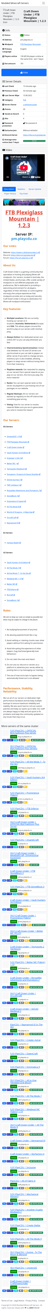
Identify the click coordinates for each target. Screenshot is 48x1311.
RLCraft (10, 595)
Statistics (21, 189)
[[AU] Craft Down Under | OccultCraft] (5, 996)
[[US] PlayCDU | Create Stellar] (5, 1227)
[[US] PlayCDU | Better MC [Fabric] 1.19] (5, 965)
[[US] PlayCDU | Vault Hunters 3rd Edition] (5, 780)
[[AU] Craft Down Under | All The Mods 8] (5, 1128)
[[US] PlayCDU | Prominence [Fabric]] (5, 796)
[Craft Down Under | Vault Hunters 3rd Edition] (5, 903)
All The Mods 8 (13, 506)
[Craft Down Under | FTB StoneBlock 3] (5, 874)
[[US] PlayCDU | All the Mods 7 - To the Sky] (5, 765)
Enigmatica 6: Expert (15, 501)
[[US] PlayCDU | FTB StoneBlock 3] (5, 888)
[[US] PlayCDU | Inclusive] (5, 1169)
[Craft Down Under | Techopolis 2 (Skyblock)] (5, 950)
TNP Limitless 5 (13, 485)
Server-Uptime (35, 189)
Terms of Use (7, 1300)
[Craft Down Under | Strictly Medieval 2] (5, 1012)
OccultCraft (12, 517)
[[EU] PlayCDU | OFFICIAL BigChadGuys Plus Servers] (5, 749)
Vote (25, 72)
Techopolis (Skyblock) (16, 469)
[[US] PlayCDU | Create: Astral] (5, 1042)
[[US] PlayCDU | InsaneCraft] (5, 842)
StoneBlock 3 (12, 496)
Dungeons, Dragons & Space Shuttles (23, 474)
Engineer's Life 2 (14, 458)
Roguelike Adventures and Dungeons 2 (23, 490)
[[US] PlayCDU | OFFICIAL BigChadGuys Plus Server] (5, 733)
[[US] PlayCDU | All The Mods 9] (5, 1241)
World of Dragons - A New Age (19, 512)
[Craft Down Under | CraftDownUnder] (5, 1284)
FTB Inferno (12, 589)
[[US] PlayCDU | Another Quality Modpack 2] (5, 1213)
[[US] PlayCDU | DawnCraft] (5, 1055)
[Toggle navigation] (43, 3)
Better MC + (12, 463)
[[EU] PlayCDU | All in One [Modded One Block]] (5, 1083)
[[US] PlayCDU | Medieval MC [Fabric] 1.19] (5, 1112)
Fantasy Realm (13, 542)
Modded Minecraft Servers (15, 3)
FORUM (34, 1308)
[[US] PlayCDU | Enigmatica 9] (5, 1069)
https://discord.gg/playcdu (34, 135)
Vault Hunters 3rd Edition (17, 452)
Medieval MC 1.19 (14, 578)
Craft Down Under (14, 447)
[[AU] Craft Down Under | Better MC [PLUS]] (5, 934)
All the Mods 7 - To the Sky (18, 573)
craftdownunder (30, 104)
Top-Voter (24, 193)
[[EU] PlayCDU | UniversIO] (5, 1270)
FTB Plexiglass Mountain (30, 44)
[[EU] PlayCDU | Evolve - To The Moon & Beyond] (5, 1255)
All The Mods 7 (13, 568)
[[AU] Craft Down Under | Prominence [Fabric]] (5, 918)
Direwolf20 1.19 (13, 436)
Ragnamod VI (12, 523)
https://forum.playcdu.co (20, 258)
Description (9, 189)
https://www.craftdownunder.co (24, 252)
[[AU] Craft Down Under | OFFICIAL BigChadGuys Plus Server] (5, 826)
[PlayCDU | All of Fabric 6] (5, 1183)
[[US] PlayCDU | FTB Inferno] (5, 810)
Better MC (11, 584)
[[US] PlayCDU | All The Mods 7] (5, 1098)
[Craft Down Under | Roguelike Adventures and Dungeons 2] (5, 981)
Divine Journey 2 (13, 479)
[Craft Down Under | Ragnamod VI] (5, 1142)
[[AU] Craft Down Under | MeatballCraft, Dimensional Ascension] (5, 857)
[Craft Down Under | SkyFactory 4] (5, 1156)
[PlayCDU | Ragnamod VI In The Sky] (5, 1027)
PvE (24, 100)
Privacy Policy (31, 1300)
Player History (10, 193)
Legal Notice (19, 1300)
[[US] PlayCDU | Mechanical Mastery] (5, 1197)
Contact (41, 1300)
